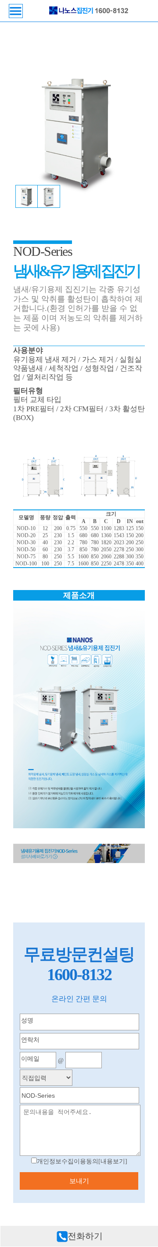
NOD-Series (42, 251)
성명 (27, 1020)
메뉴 (16, 11)
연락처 (30, 1040)
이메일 (30, 1058)
